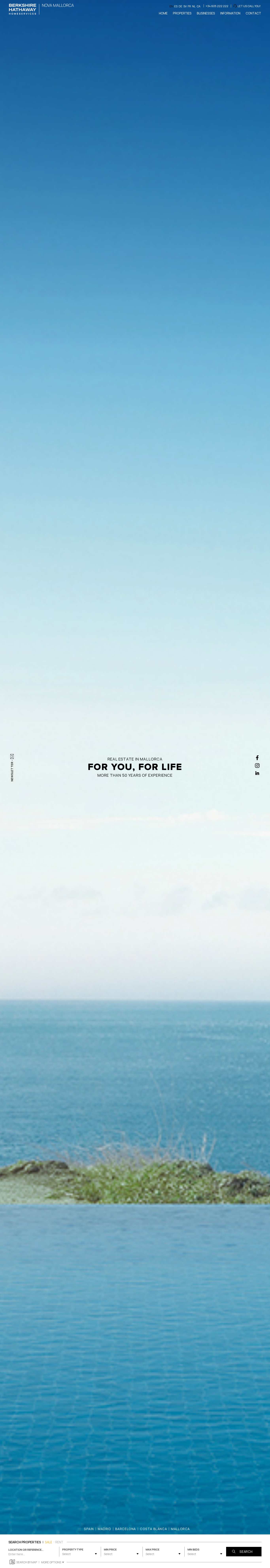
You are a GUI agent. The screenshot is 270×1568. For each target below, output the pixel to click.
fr (189, 6)
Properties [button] (182, 13)
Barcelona (125, 1529)
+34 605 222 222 (217, 6)
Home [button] (163, 13)
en (171, 6)
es (175, 6)
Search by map (26, 1562)
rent (59, 1542)
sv (185, 6)
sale (48, 1542)
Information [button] (230, 13)
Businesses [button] (206, 13)
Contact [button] (253, 13)
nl (193, 6)
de (180, 6)
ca (198, 6)
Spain (89, 1529)
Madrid (104, 1529)
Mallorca (180, 1529)
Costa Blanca (153, 1529)
